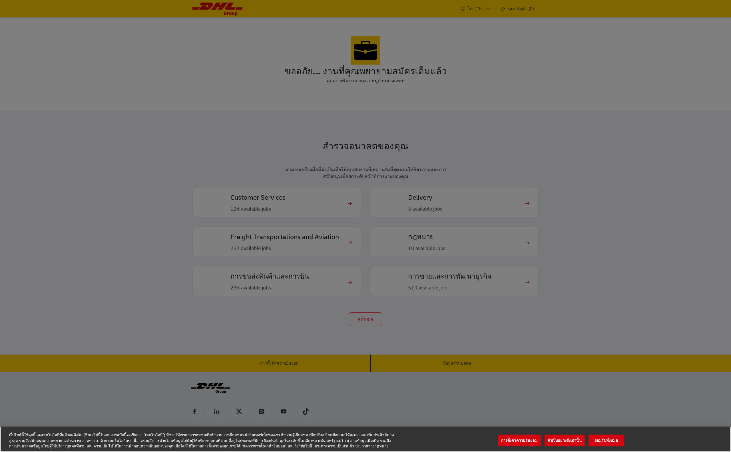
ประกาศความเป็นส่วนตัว (334, 446)
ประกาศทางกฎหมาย (372, 446)
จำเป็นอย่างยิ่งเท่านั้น (565, 440)
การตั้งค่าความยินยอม (519, 440)
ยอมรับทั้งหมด (606, 440)
